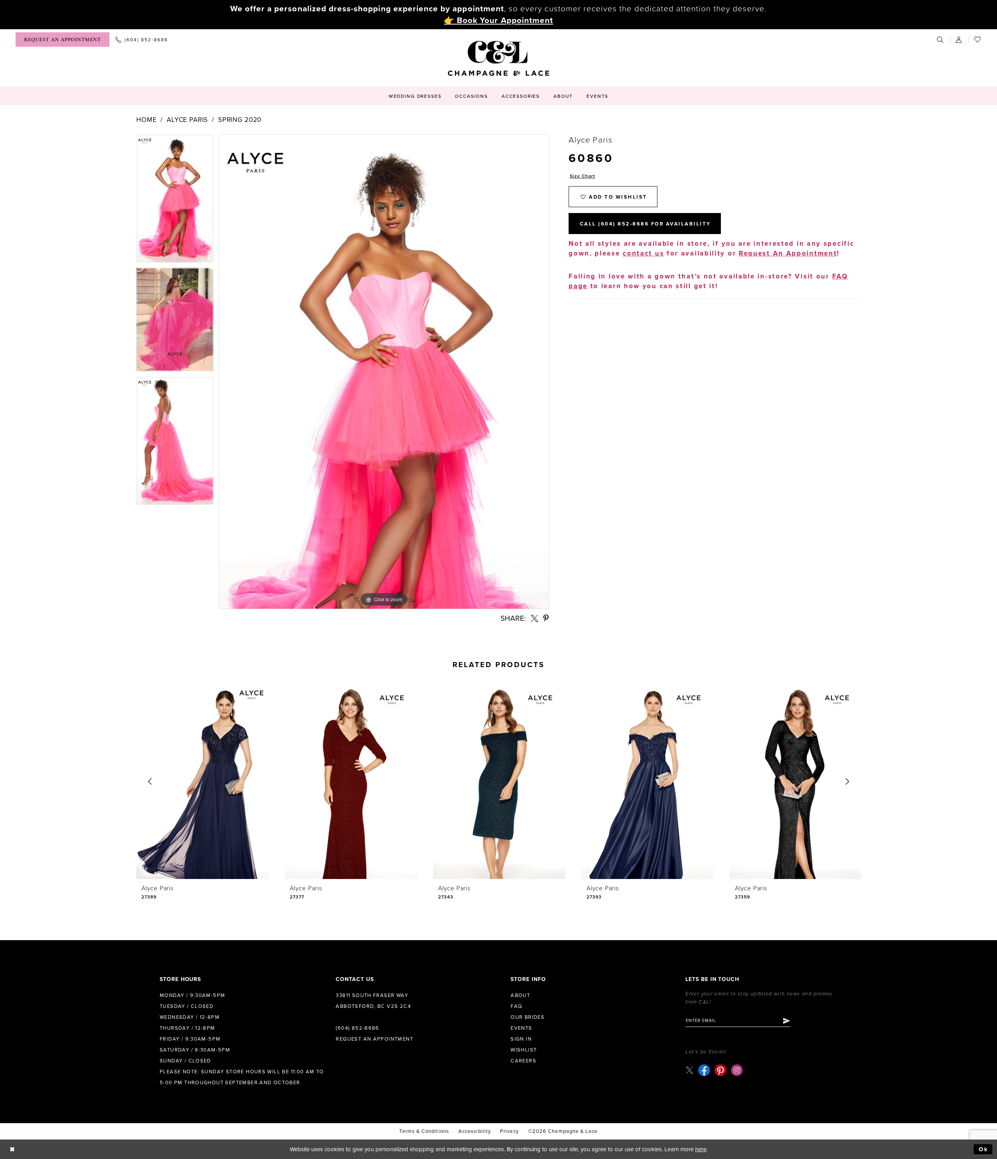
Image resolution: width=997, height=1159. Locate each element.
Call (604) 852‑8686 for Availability (645, 224)
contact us (643, 253)
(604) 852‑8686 (357, 1028)
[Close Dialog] (12, 1149)
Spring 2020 (239, 120)
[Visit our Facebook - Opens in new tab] (704, 1070)
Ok (983, 1149)
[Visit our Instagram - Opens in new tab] (737, 1070)
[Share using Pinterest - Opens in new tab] (546, 618)
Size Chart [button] (582, 176)
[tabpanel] (174, 201)
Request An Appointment (788, 253)
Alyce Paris (187, 120)
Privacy (509, 1131)
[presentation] (202, 782)
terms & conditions (424, 1131)
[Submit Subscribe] (786, 1021)
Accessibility (474, 1131)
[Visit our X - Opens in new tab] (689, 1070)
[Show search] (940, 39)
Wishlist (524, 1050)
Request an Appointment (374, 1039)
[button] (959, 39)
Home (146, 120)
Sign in (521, 1039)
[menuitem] (62, 39)
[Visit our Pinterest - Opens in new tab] (720, 1070)
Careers (523, 1061)
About (520, 995)
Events (521, 1028)
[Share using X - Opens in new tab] (534, 618)
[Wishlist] (978, 39)
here (700, 1149)
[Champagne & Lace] (498, 58)
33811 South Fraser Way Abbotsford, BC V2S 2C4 (373, 1000)
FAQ (516, 1006)
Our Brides (527, 1017)
